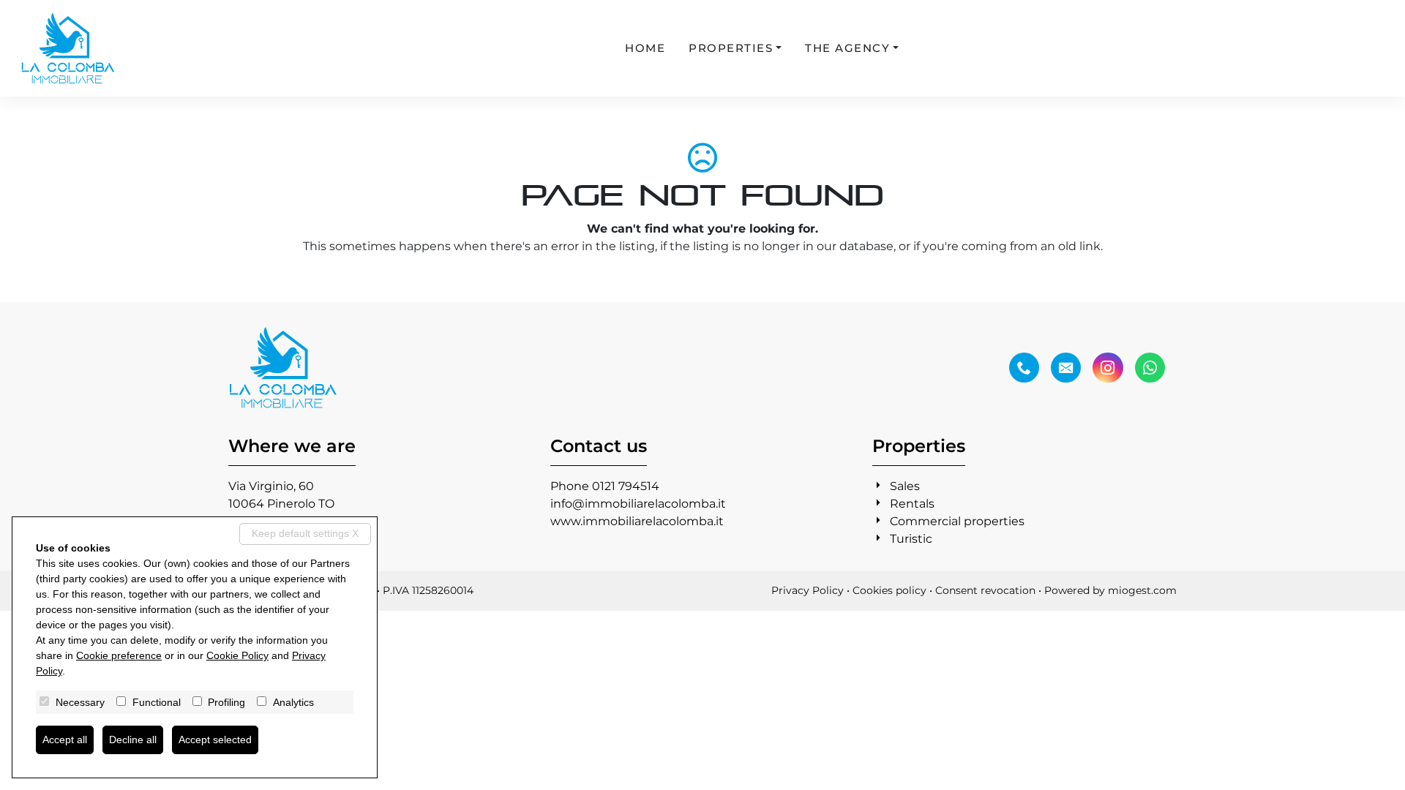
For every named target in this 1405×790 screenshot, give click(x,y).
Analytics (293, 702)
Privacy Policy (807, 590)
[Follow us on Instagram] (1108, 368)
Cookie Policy (237, 655)
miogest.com (1142, 590)
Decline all (133, 739)
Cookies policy (889, 590)
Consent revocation (985, 590)
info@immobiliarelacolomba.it (638, 504)
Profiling (226, 702)
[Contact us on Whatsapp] (1150, 368)
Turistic (911, 539)
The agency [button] (847, 48)
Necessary (80, 702)
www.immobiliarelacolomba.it (637, 521)
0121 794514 (625, 486)
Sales (905, 486)
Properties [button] (731, 48)
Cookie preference (119, 655)
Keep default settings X (305, 533)
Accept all (64, 739)
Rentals (912, 504)
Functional (156, 702)
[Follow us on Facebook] (1024, 368)
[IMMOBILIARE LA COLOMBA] (68, 48)
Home (645, 48)
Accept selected (215, 739)
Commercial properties (957, 521)
